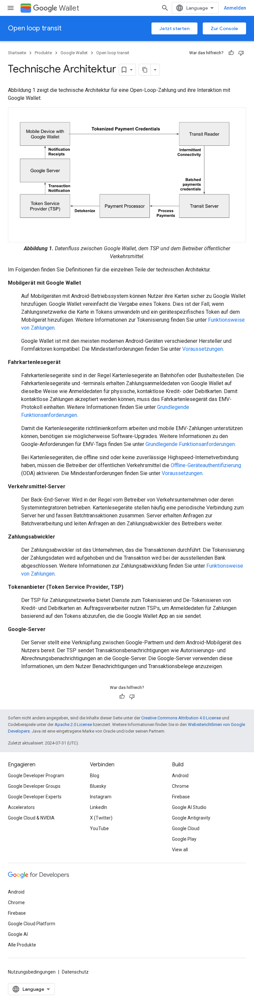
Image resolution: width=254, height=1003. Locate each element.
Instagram (100, 796)
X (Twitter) (101, 818)
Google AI (18, 934)
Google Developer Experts (35, 796)
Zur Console (224, 28)
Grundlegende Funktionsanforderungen (190, 444)
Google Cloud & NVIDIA (31, 818)
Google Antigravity (191, 818)
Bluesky (98, 786)
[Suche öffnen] (165, 8)
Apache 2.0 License (73, 724)
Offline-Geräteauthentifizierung (206, 465)
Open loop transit (35, 28)
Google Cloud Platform (31, 923)
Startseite (17, 52)
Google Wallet (74, 52)
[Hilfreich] (231, 53)
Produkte (43, 52)
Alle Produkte (22, 944)
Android (180, 775)
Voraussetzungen (202, 349)
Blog (94, 775)
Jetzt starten (174, 28)
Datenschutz (75, 972)
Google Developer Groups (34, 786)
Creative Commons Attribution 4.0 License (181, 717)
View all (180, 849)
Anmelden (235, 8)
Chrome (180, 786)
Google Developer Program (36, 775)
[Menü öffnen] (10, 8)
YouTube (99, 828)
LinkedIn (98, 807)
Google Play (184, 839)
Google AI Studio (189, 807)
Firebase (181, 796)
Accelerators (21, 807)
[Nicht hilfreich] (241, 53)
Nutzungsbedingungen (32, 972)
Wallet (69, 8)
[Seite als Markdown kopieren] (145, 69)
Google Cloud (185, 828)
